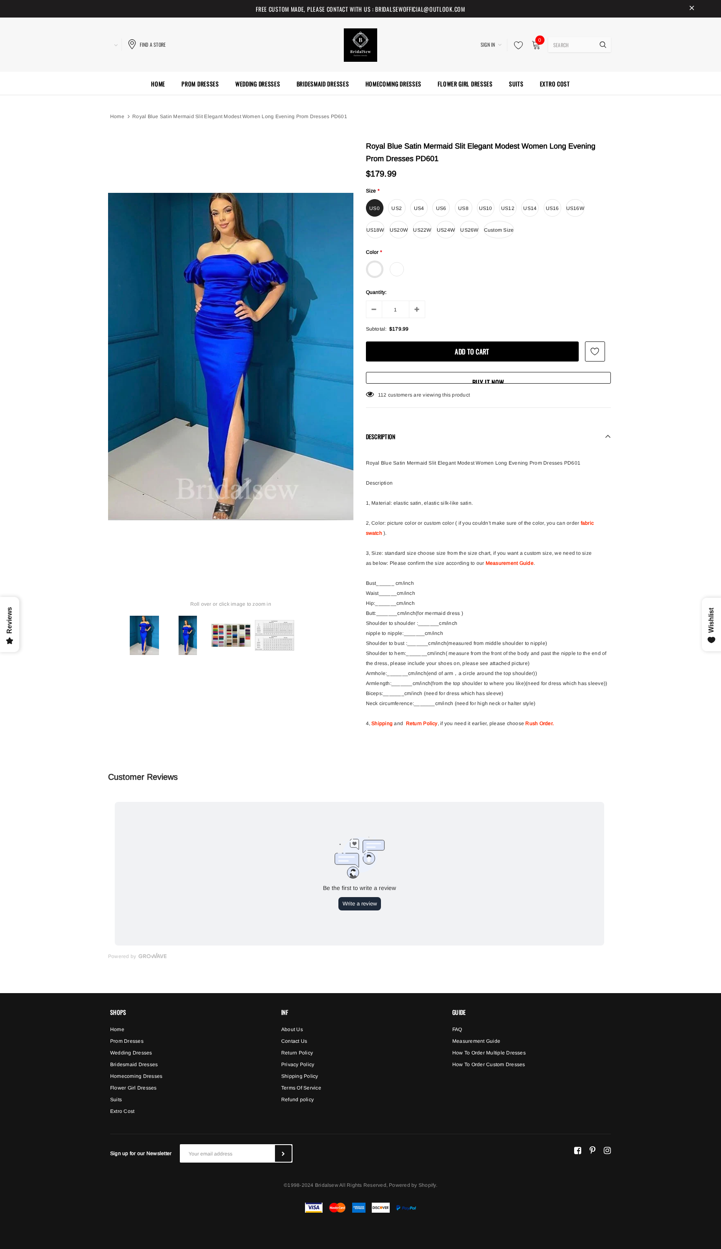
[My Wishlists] (516, 45)
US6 (441, 208)
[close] (692, 9)
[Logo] (360, 44)
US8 (463, 208)
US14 (530, 208)
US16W (575, 208)
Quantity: (376, 292)
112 (382, 395)
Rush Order (538, 723)
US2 (396, 208)
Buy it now (488, 380)
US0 (374, 208)
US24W (446, 230)
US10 (485, 208)
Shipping (382, 723)
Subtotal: (376, 329)
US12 (507, 208)
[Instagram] (607, 1150)
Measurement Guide (510, 563)
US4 (419, 208)
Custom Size (499, 230)
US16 (552, 208)
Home (117, 116)
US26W (469, 230)
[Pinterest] (592, 1150)
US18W (375, 230)
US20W (399, 230)
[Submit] (283, 1153)
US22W (422, 230)
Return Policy (422, 723)
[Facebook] (577, 1150)
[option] (230, 356)
